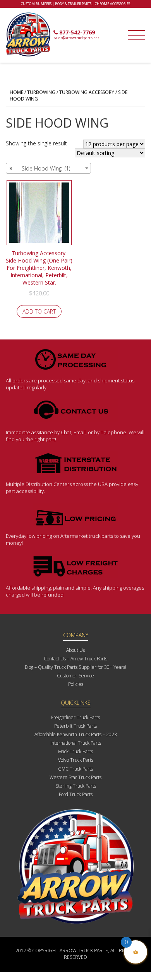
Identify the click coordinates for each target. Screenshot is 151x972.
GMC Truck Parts (75, 769)
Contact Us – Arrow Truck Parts (75, 658)
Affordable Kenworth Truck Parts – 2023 (75, 734)
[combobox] (48, 168)
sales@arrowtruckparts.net (76, 37)
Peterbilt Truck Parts (75, 726)
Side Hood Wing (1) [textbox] (39, 168)
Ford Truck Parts (76, 794)
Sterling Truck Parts (75, 786)
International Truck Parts (75, 743)
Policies (75, 684)
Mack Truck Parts (75, 751)
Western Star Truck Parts (75, 777)
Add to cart (39, 311)
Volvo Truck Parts (75, 760)
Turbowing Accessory (86, 92)
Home (16, 92)
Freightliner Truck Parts (75, 717)
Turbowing (41, 92)
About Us (75, 650)
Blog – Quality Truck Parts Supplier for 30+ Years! (75, 667)
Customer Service (75, 675)
